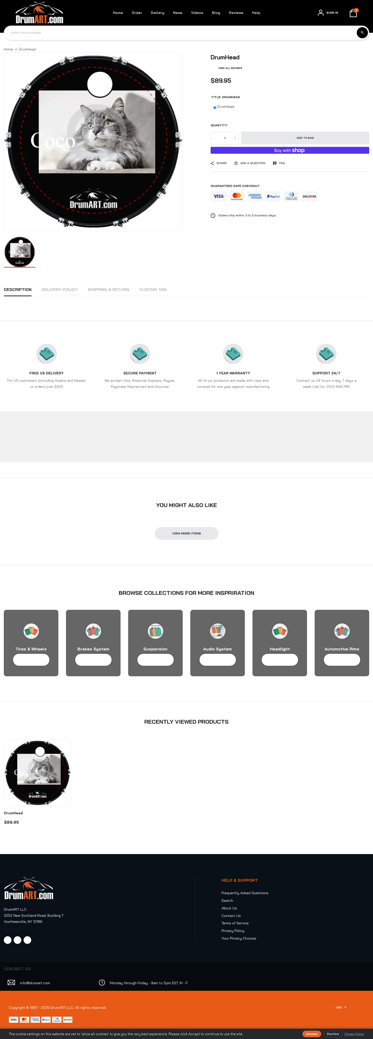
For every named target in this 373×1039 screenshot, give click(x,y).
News (177, 12)
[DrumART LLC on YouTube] (27, 940)
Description (17, 289)
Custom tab (152, 289)
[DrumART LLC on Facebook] (7, 940)
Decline (333, 1034)
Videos (197, 12)
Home (118, 12)
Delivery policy (60, 289)
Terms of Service (235, 923)
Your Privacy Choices (239, 938)
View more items (186, 533)
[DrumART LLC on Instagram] (17, 940)
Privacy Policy (233, 930)
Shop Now (29, 660)
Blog (216, 12)
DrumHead (225, 106)
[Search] (362, 32)
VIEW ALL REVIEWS (230, 68)
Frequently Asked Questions (245, 893)
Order (137, 12)
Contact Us (231, 915)
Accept (312, 1034)
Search (227, 900)
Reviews (236, 12)
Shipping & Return (108, 289)
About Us (229, 908)
